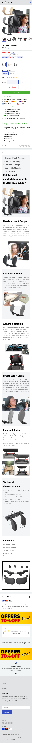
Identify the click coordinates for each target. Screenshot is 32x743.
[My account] (26, 2)
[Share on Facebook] (20, 146)
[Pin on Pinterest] (23, 146)
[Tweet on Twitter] (26, 146)
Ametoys (7, 48)
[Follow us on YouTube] (8, 723)
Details (14, 129)
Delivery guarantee (9, 107)
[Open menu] (2, 2)
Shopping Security (9, 132)
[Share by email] (29, 146)
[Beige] (9, 64)
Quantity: (4, 82)
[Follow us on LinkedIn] (11, 723)
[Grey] (15, 64)
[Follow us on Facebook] (3, 723)
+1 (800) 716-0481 (21, 738)
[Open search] (23, 2)
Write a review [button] (16, 633)
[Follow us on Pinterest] (6, 723)
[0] (29, 2)
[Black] (4, 64)
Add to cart (16, 92)
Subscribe (6, 712)
